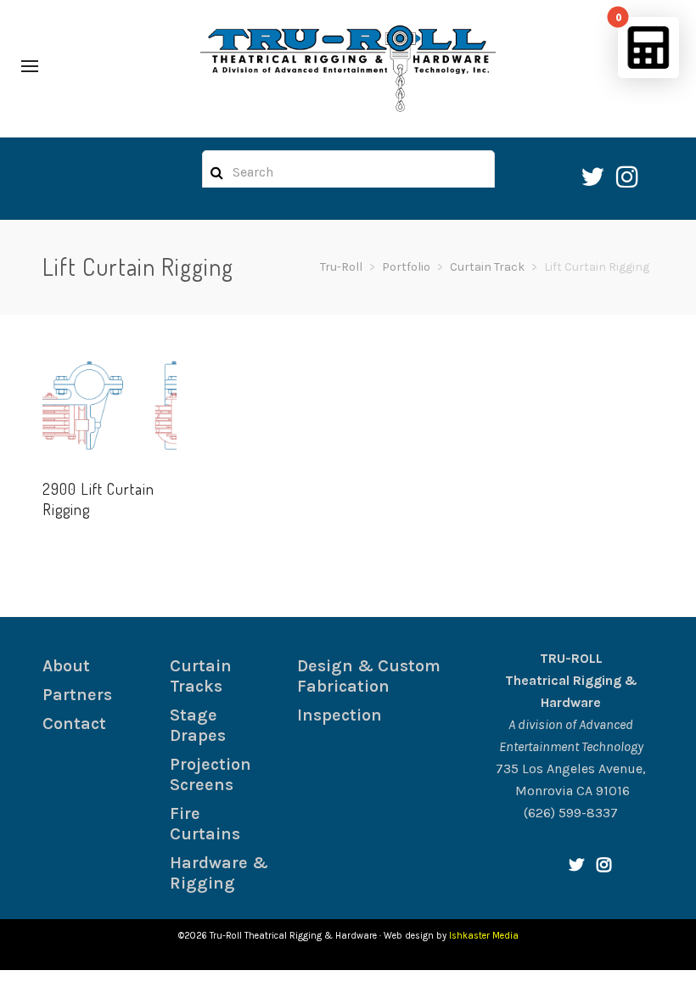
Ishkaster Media (484, 935)
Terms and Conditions (279, 986)
